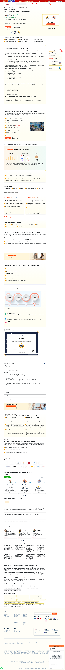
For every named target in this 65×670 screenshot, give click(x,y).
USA (36, 629)
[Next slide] (25, 495)
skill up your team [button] (52, 64)
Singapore (55, 632)
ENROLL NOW (51, 24)
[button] (12, 4)
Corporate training (16, 618)
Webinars (24, 617)
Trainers (24, 621)
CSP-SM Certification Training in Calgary (10, 600)
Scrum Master (9, 149)
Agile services (16, 615)
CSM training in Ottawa (26, 588)
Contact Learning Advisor (10, 407)
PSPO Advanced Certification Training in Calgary (25, 600)
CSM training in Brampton (8, 586)
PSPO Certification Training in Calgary (36, 598)
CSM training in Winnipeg (17, 590)
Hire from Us (6, 631)
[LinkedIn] (34, 618)
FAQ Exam (13, 501)
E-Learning (25, 614)
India (54, 629)
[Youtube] (40, 618)
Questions (24, 623)
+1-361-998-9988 (37, 630)
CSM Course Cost (17, 125)
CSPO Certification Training (40, 604)
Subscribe (54, 613)
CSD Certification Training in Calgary (9, 598)
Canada (46, 629)
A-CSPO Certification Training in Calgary (36, 596)
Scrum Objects (6, 395)
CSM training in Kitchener (35, 586)
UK (36, 632)
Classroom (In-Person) (17, 614)
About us (5, 613)
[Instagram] (37, 618)
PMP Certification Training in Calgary (39, 600)
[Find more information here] (56, 657)
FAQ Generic (25, 501)
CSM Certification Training (30, 604)
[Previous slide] (23, 495)
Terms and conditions (17, 631)
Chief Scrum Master (26, 149)
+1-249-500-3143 (46, 630)
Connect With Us (9, 257)
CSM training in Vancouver (8, 590)
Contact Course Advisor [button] (53, 69)
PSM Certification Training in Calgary (9, 596)
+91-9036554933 (55, 630)
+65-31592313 (54, 633)
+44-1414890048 (37, 633)
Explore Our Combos (50, 28)
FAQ (14, 630)
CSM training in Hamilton (26, 586)
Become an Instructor (7, 630)
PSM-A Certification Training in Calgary (22, 598)
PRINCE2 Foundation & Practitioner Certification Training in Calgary (14, 604)
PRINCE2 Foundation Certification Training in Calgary (13, 602)
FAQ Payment (19, 501)
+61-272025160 (46, 633)
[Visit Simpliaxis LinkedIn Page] (15, 482)
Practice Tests (25, 616)
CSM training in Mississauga (8, 588)
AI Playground (16, 622)
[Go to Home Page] (5, 7)
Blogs (24, 618)
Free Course (25, 615)
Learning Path (25, 622)
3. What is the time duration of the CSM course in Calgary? (14, 517)
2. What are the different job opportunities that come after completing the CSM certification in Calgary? (21, 514)
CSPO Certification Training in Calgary (22, 596)
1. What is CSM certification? (9, 505)
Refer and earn (16, 616)
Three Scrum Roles (7, 389)
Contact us (5, 617)
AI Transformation (16, 621)
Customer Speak (6, 616)
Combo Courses (25, 613)
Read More (10, 492)
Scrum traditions (7, 392)
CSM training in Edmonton (17, 586)
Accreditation (6, 614)
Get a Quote (15, 29)
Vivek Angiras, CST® (53, 55)
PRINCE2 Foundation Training (8, 606)
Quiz (24, 624)
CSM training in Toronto (34, 588)
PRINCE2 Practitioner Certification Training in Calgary (30, 602)
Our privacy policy (21, 668)
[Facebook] (35, 618)
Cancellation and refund (17, 633)
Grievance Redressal (7, 618)
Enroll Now (50, 58)
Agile (7, 7)
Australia (46, 632)
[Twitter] (38, 618)
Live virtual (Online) (16, 613)
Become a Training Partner (8, 632)
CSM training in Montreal (17, 588)
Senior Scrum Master (17, 149)
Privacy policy (16, 632)
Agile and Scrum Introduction (9, 363)
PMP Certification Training (19, 606)
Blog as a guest (16, 617)
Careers (5, 615)
